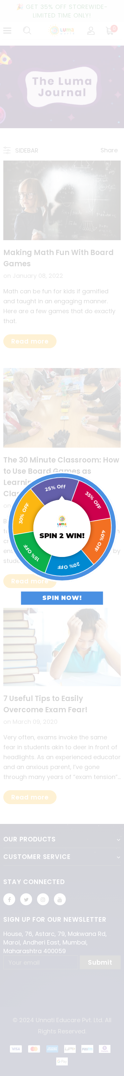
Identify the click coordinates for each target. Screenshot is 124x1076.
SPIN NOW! (62, 598)
